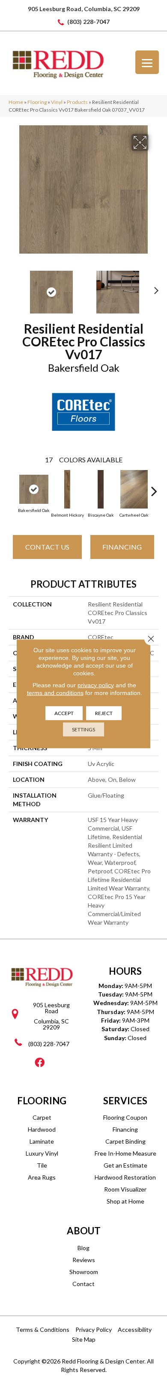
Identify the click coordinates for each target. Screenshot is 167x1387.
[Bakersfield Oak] (34, 489)
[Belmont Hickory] (67, 489)
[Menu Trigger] (147, 62)
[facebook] (40, 1063)
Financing (122, 547)
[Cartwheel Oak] (134, 489)
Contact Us (47, 547)
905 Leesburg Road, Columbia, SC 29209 (84, 8)
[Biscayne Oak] (100, 489)
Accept (64, 713)
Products (77, 102)
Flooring (37, 102)
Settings (83, 729)
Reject (104, 713)
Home (16, 102)
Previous (13, 288)
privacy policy (96, 684)
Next (154, 288)
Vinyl (57, 102)
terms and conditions (55, 692)
